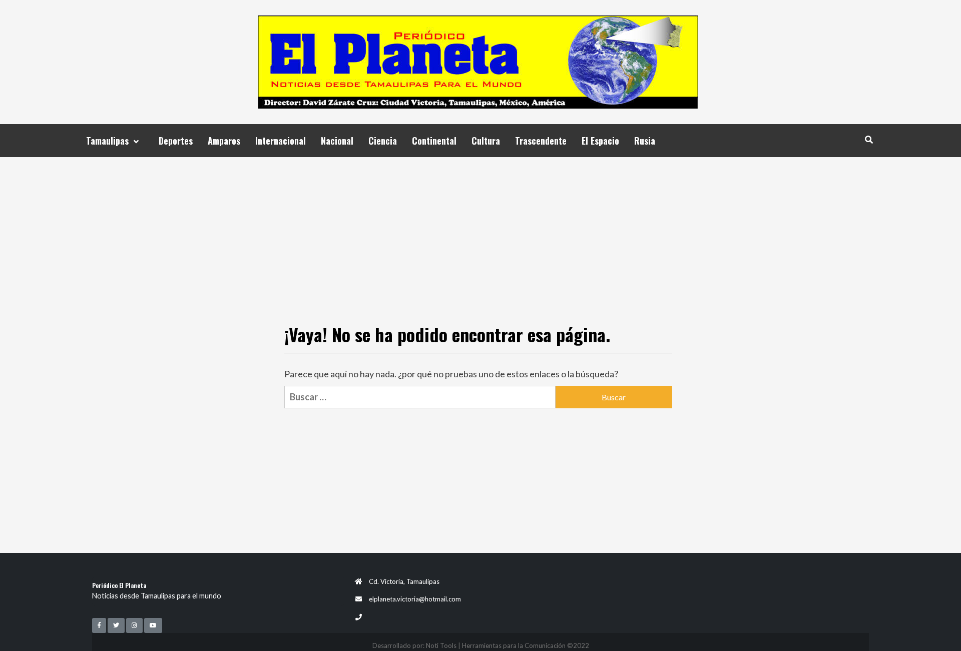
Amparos (224, 140)
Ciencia (382, 140)
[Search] (868, 139)
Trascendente (541, 140)
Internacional (280, 140)
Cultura (485, 140)
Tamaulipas (107, 140)
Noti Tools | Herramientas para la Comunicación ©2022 (507, 645)
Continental (434, 140)
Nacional (337, 140)
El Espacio (600, 140)
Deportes (176, 140)
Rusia (644, 140)
